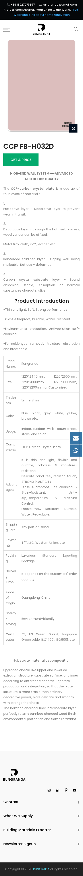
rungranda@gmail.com (60, 4)
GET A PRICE (20, 159)
